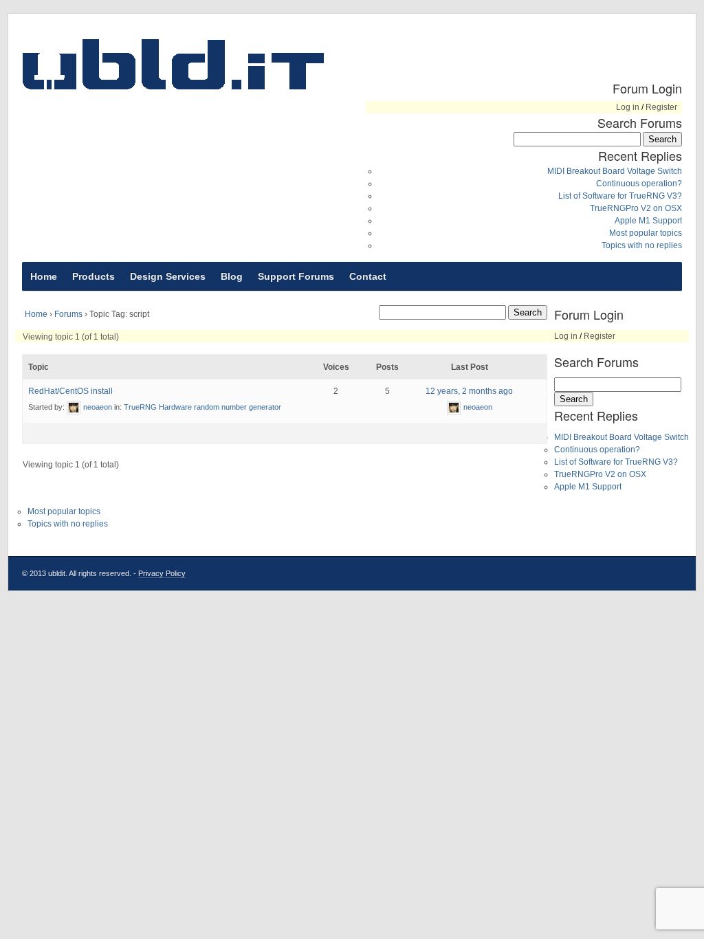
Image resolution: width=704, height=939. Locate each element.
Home (43, 276)
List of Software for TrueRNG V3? (620, 196)
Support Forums (296, 276)
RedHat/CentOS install (70, 391)
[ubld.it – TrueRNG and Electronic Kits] (173, 64)
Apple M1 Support (648, 220)
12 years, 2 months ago (469, 391)
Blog (232, 276)
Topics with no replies (642, 245)
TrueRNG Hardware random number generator (202, 407)
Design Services (168, 276)
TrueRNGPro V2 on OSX (636, 208)
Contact (367, 276)
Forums (68, 314)
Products (93, 276)
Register (661, 107)
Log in (627, 107)
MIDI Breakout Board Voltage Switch (614, 171)
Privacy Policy (162, 573)
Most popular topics (645, 233)
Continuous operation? (639, 183)
